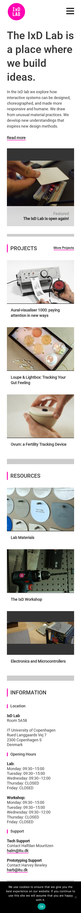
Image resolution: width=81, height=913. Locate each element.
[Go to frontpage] (16, 11)
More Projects (64, 248)
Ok (42, 906)
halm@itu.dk (18, 851)
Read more (16, 138)
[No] (75, 897)
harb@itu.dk (17, 870)
